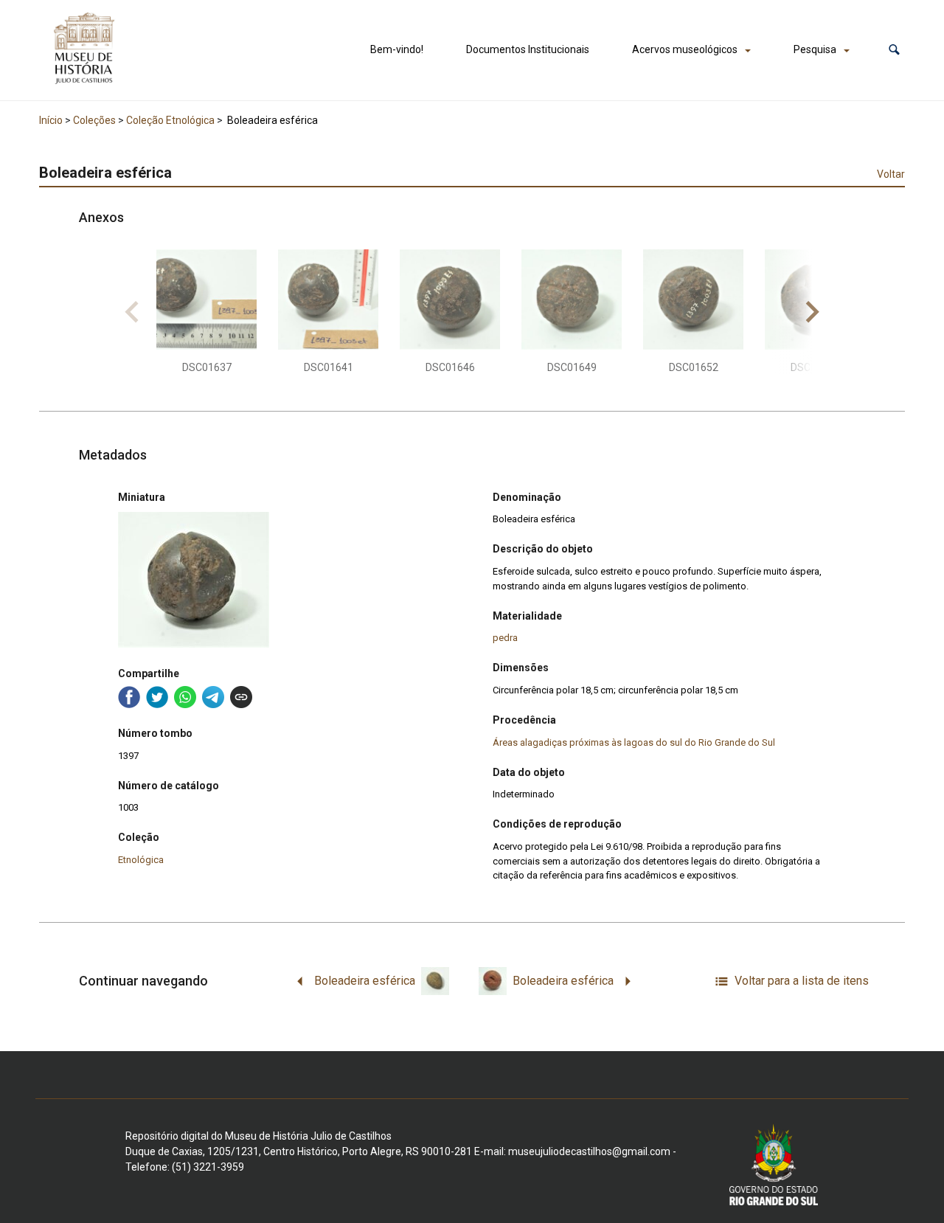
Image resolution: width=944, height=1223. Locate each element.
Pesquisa (815, 49)
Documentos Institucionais (527, 49)
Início (51, 120)
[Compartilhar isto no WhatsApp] (185, 697)
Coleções (94, 120)
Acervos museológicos (685, 49)
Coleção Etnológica (170, 120)
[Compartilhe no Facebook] (129, 697)
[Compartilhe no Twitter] (157, 697)
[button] (894, 49)
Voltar (891, 174)
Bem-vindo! (396, 49)
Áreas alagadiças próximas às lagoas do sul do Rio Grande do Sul (634, 742)
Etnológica (141, 859)
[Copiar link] (241, 697)
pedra (505, 637)
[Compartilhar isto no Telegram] (213, 697)
